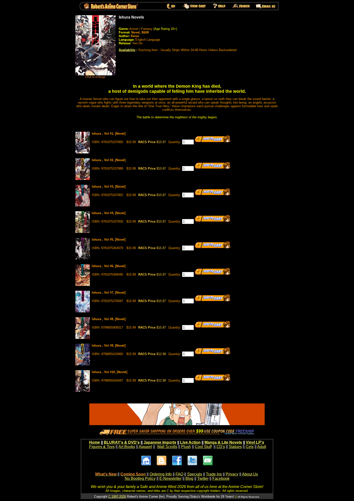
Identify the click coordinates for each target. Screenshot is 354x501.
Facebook (220, 478)
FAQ (179, 474)
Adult (261, 447)
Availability (127, 50)
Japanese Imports (160, 442)
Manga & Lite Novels (223, 442)
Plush (186, 447)
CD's (220, 447)
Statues (235, 447)
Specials (194, 474)
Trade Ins (214, 474)
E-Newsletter (170, 478)
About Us (250, 474)
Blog (189, 478)
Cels (250, 447)
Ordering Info (161, 474)
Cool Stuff (203, 447)
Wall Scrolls (167, 447)
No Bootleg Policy (140, 478)
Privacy (232, 474)
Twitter (203, 478)
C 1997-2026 (117, 496)
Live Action (190, 442)
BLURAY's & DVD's (122, 442)
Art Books (126, 447)
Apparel (145, 447)
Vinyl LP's (255, 442)
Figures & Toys (102, 447)
